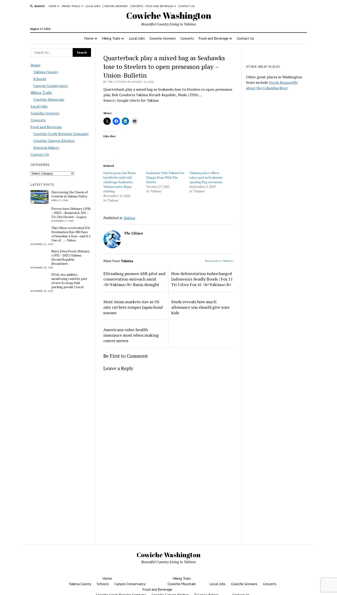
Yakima (129, 217)
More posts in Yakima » (219, 260)
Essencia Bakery (46, 147)
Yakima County (45, 71)
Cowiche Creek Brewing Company (61, 133)
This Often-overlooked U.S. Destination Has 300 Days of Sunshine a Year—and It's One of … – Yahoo (71, 234)
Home (52, 6)
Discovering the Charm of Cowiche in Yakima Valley (69, 194)
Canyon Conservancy (50, 85)
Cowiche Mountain (48, 99)
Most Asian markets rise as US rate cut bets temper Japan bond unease (133, 307)
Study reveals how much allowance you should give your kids (200, 307)
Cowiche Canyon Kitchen (54, 140)
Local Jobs (93, 6)
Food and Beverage (159, 6)
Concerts (137, 6)
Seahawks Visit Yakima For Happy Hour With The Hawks (165, 177)
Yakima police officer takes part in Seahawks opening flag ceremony (206, 177)
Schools (39, 78)
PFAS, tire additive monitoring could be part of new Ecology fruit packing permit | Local (69, 281)
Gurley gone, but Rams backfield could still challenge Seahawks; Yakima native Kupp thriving (119, 182)
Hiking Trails (71, 6)
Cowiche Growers (115, 6)
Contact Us (186, 6)
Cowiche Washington (168, 15)
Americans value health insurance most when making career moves (131, 335)
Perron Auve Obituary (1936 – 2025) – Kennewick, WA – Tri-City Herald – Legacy (71, 213)
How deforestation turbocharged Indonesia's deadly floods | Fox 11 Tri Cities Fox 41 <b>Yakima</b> (202, 279)
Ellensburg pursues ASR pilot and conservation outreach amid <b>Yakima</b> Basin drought (134, 279)
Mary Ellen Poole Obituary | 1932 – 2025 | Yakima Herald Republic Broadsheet (70, 257)
